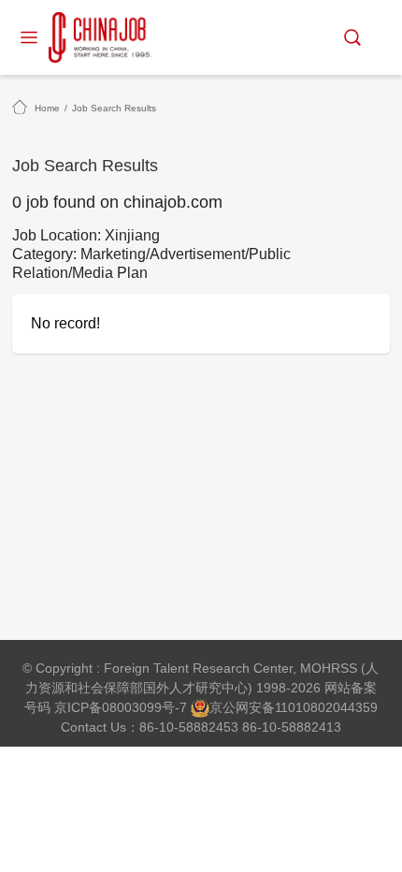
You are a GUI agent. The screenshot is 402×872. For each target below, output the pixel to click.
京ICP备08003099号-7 (120, 707)
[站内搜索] (352, 37)
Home (47, 108)
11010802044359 (326, 707)
